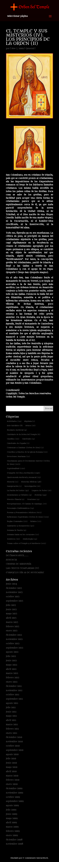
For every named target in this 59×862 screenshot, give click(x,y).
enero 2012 (11, 682)
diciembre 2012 (14, 635)
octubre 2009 (13, 797)
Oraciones (33, 499)
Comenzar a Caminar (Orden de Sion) (25, 448)
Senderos (13, 539)
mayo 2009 (12, 818)
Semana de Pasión (16, 530)
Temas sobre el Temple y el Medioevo (26, 543)
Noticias (41, 495)
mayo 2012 (11, 665)
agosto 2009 (12, 805)
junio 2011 (11, 712)
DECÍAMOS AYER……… (17, 555)
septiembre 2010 (14, 750)
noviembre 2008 (14, 844)
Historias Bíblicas (31, 482)
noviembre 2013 (14, 592)
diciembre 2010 (14, 737)
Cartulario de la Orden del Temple (23, 434)
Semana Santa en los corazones (23, 534)
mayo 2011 (11, 716)
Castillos (13, 439)
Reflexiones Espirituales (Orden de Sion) (28, 517)
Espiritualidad (16, 468)
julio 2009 (11, 810)
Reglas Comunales (17, 521)
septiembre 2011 (14, 699)
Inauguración (14, 486)
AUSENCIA (11, 560)
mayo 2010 (11, 767)
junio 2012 (11, 660)
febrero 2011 (12, 729)
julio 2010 (11, 758)
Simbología (30, 539)
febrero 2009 (13, 831)
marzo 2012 (12, 673)
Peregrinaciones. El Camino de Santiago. (27, 504)
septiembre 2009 (15, 801)
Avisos (30, 425)
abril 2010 (11, 771)
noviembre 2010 (14, 741)
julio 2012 (11, 656)
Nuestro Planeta (15, 499)
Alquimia (29, 421)
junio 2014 (11, 584)
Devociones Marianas (18, 456)
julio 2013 (11, 605)
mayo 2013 (11, 614)
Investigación (32, 486)
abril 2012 (11, 669)
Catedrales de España (18, 443)
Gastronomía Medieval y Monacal (24, 477)
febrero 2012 (12, 677)
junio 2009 (11, 814)
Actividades (14, 421)
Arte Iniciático (15, 425)
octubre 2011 (12, 695)
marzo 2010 (12, 776)
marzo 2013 (12, 622)
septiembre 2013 (14, 601)
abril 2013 (11, 618)
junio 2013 (11, 609)
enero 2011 (11, 733)
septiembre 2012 (14, 648)
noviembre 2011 (14, 690)
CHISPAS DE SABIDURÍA (18, 564)
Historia (12, 482)
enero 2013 (11, 631)
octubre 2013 (12, 596)
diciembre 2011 (14, 686)
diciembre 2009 (14, 788)
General (30, 48)
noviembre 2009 (14, 793)
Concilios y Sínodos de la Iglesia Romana (27, 452)
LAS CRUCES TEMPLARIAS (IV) (22, 568)
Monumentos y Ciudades (19, 495)
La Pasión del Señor (18, 490)
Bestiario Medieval (17, 430)
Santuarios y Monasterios (20, 526)
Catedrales (28, 439)
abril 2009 (11, 822)
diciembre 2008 (14, 840)
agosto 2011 (12, 703)
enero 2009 (12, 835)
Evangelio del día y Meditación (23, 473)
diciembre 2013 (14, 588)
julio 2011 (11, 707)
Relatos (35, 521)
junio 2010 (11, 763)
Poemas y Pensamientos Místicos (24, 512)
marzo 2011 (12, 724)
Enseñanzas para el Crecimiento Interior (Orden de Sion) (28, 462)
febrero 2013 (12, 626)
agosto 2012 (12, 652)
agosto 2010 (12, 754)
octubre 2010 (13, 746)
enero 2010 (12, 784)
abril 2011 (11, 720)
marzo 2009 (12, 827)
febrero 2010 (12, 780)
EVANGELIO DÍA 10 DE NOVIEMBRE (25, 572)
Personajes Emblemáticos (20, 508)
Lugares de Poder (41, 490)
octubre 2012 (12, 643)
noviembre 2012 (14, 639)
